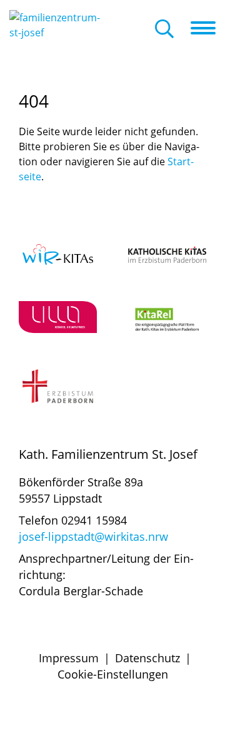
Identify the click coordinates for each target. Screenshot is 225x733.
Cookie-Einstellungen (113, 674)
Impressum (69, 657)
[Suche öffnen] (164, 30)
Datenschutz (147, 657)
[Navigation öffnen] (208, 28)
